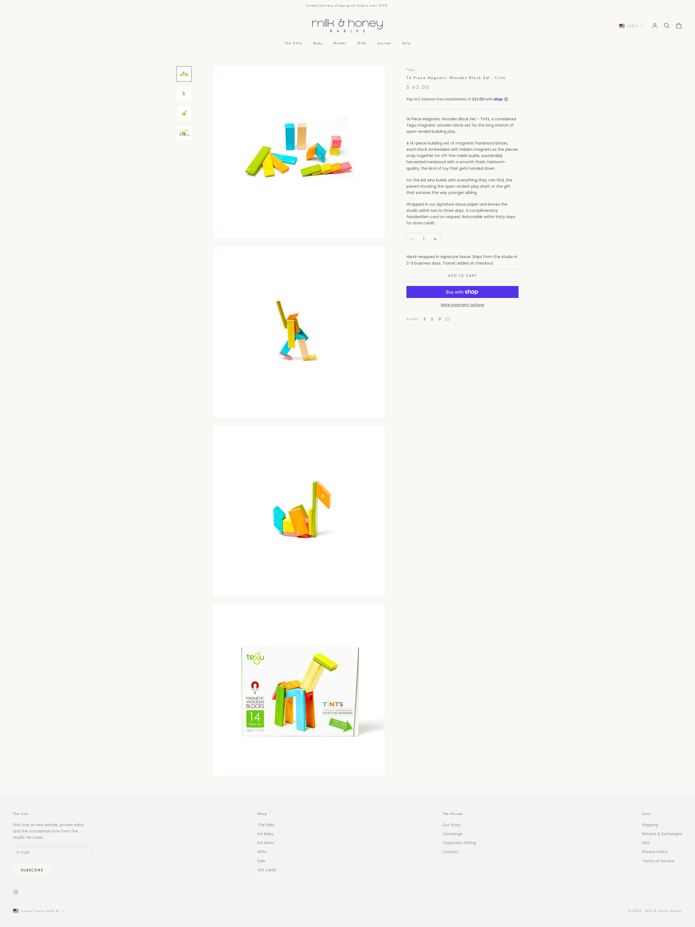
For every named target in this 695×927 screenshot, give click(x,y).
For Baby (265, 834)
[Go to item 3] (184, 113)
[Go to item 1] (184, 73)
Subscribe (32, 870)
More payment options (462, 304)
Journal (384, 43)
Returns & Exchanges (662, 834)
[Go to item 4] (184, 132)
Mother (340, 43)
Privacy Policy (655, 851)
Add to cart (462, 275)
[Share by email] (447, 319)
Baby (318, 43)
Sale (406, 43)
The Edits (293, 43)
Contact (451, 851)
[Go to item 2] (184, 93)
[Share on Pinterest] (440, 319)
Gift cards (266, 870)
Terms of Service (658, 861)
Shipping (650, 825)
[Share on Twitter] (432, 319)
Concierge (452, 834)
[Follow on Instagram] (15, 892)
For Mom (265, 843)
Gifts (362, 43)
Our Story (451, 825)
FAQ (646, 843)
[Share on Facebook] (424, 319)
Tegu (410, 69)
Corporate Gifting (459, 843)
